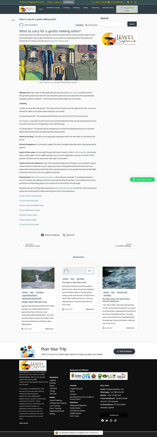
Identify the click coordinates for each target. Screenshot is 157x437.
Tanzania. (25, 384)
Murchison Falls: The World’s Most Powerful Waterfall (116, 300)
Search (104, 18)
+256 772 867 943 (101, 2)
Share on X (70, 235)
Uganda (34, 382)
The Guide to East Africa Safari (74, 282)
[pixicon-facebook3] (102, 420)
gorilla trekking (73, 92)
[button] (142, 179)
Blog (50, 2)
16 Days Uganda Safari (28, 220)
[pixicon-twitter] (107, 420)
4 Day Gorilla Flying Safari (28, 200)
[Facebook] (128, 2)
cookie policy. (94, 433)
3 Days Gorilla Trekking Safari (30, 196)
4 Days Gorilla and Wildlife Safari (31, 205)
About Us (58, 2)
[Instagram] (135, 2)
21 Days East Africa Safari (29, 224)
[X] (132, 2)
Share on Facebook (52, 235)
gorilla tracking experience (45, 177)
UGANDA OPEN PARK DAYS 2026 (34, 302)
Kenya (46, 382)
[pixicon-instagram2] (111, 420)
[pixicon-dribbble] (115, 420)
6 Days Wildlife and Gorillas (29, 210)
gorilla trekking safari (60, 41)
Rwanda (41, 382)
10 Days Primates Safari (28, 215)
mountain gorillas (79, 152)
